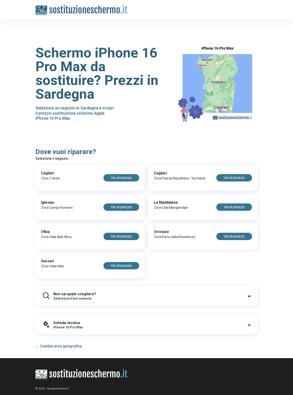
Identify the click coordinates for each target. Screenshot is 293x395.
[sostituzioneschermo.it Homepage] (81, 374)
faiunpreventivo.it (58, 388)
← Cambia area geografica (58, 346)
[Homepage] (81, 7)
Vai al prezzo (121, 178)
